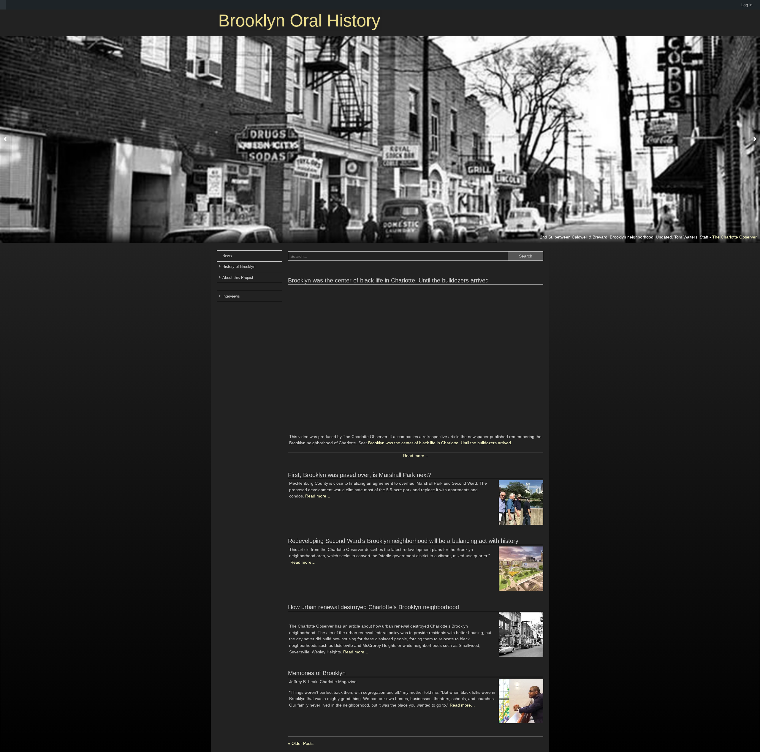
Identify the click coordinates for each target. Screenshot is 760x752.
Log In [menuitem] (747, 4)
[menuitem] (3, 5)
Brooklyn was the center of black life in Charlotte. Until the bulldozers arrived (388, 280)
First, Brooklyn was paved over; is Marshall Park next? (359, 475)
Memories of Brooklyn (317, 673)
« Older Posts (301, 743)
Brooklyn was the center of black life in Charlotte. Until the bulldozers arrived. (440, 442)
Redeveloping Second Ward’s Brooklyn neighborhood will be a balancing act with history (403, 541)
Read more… (415, 455)
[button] (5, 139)
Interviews (231, 296)
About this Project (237, 277)
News (227, 256)
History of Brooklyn (238, 266)
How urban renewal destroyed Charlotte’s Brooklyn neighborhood (373, 607)
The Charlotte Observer (734, 237)
